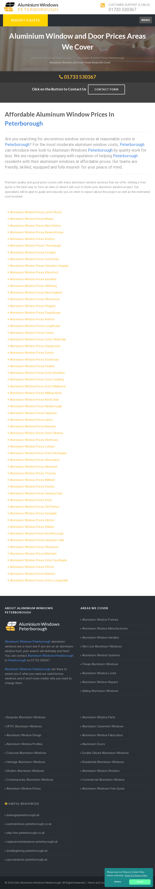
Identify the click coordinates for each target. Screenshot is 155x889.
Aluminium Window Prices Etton (31, 500)
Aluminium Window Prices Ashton (32, 319)
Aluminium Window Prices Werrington (35, 460)
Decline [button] (117, 882)
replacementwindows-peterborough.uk (32, 842)
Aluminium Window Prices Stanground (35, 346)
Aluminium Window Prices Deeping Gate (36, 493)
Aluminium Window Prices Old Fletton (34, 507)
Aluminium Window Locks (99, 673)
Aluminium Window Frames (100, 619)
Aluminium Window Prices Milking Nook (36, 393)
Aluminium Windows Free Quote (103, 788)
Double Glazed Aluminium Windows (105, 753)
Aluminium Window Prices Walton (32, 527)
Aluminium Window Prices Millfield (32, 480)
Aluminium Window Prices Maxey (31, 219)
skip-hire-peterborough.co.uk (25, 833)
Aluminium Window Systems (101, 655)
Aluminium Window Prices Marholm (33, 553)
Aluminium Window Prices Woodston (34, 547)
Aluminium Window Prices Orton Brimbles (37, 373)
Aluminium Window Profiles (24, 744)
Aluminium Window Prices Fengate (33, 252)
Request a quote (25, 20)
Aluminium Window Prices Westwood (34, 299)
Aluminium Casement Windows (103, 726)
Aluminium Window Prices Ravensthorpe (36, 232)
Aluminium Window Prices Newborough (36, 406)
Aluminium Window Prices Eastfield (33, 279)
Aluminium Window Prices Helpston (33, 413)
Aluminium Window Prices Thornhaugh (35, 245)
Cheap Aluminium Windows (100, 664)
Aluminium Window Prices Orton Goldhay (37, 379)
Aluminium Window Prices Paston (32, 486)
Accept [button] (140, 882)
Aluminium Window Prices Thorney (33, 473)
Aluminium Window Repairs (100, 682)
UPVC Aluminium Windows (24, 726)
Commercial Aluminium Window (103, 779)
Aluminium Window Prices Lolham (32, 446)
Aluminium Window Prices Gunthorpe (34, 259)
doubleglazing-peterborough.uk (26, 851)
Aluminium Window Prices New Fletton (35, 225)
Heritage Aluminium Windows (25, 762)
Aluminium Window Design (23, 735)
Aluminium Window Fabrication (102, 735)
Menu (145, 20)
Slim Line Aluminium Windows (102, 646)
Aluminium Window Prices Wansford (34, 272)
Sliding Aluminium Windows (100, 691)
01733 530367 (122, 9)
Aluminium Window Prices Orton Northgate (38, 453)
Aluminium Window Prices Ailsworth (34, 466)
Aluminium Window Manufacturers (105, 628)
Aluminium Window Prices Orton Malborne (38, 386)
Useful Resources (23, 803)
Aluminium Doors (93, 744)
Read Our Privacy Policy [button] (136, 875)
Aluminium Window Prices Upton (31, 420)
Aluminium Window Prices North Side (34, 399)
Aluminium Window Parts (98, 717)
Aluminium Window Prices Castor (32, 333)
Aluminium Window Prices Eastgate (33, 513)
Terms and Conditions (100, 882)
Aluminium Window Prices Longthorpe (35, 326)
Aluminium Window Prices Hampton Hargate (39, 266)
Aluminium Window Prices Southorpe (34, 359)
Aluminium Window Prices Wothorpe (34, 440)
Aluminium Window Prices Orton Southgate (38, 560)
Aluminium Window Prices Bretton (32, 239)
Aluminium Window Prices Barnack (33, 426)
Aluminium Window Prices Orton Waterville (38, 339)
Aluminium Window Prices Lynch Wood (35, 212)
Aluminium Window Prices (23, 788)
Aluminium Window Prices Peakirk (32, 366)
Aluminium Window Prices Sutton (32, 353)
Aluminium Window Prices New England (36, 292)
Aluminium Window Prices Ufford (32, 567)
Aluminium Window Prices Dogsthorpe (35, 312)
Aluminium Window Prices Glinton (32, 520)
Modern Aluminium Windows (25, 771)
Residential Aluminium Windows (103, 762)
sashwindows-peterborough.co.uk (28, 824)
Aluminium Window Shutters (100, 771)
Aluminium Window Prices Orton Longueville (39, 580)
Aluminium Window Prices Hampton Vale (37, 540)
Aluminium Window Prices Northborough (37, 533)
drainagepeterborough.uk (22, 815)
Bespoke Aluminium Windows (26, 717)
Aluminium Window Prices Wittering (33, 286)
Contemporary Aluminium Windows (29, 779)
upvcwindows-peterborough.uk (26, 859)
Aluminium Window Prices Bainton (32, 574)
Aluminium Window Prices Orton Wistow (36, 433)
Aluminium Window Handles (100, 637)
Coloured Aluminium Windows (26, 753)
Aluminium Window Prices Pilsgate (33, 306)
